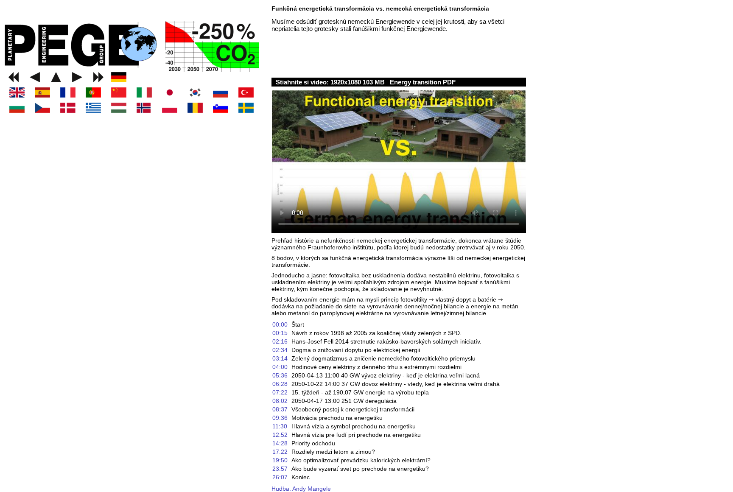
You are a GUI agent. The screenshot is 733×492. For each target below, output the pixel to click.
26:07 (280, 477)
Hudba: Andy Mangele (301, 488)
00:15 (280, 333)
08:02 (280, 400)
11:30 (279, 426)
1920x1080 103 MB (358, 82)
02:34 (280, 350)
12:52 (280, 434)
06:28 (280, 383)
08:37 (280, 409)
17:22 (280, 451)
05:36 (280, 375)
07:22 (280, 392)
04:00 (280, 366)
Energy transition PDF (423, 82)
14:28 (280, 443)
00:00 (280, 324)
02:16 (280, 341)
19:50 (280, 460)
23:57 (280, 468)
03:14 (280, 358)
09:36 (280, 417)
